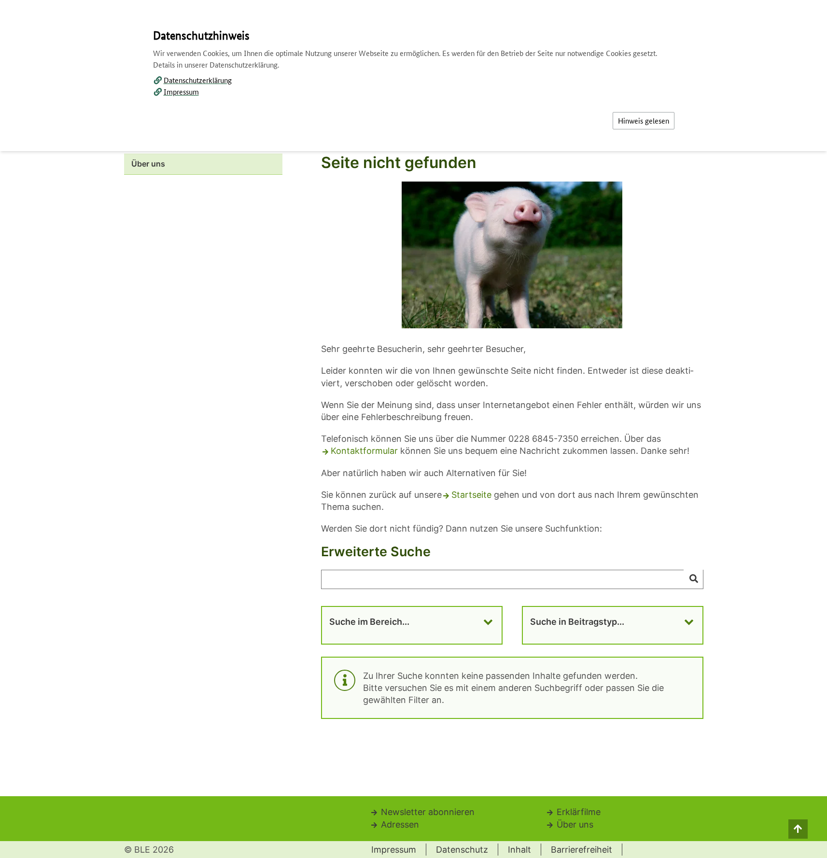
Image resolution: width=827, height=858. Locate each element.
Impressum (181, 91)
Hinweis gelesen (643, 120)
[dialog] (413, 429)
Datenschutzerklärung (198, 80)
